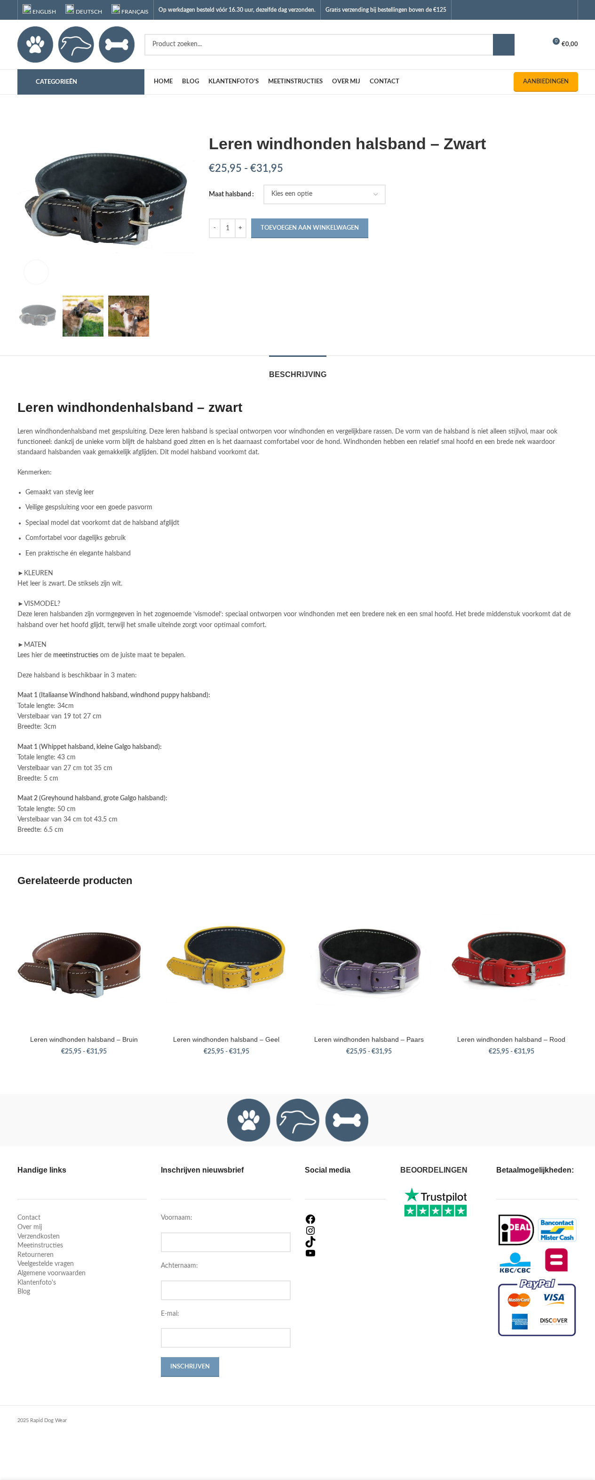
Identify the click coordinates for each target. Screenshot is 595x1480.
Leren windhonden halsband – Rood (511, 1039)
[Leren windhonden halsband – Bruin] (84, 964)
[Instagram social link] (543, 9)
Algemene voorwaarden (51, 1273)
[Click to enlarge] (36, 272)
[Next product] (237, 119)
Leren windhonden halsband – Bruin (84, 1039)
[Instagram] (346, 1230)
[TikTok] (346, 1241)
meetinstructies (75, 655)
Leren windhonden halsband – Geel (226, 1039)
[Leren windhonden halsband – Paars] (369, 964)
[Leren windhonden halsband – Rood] (511, 964)
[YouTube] (346, 1253)
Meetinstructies (40, 1245)
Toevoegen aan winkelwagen (310, 228)
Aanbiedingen (546, 82)
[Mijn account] (534, 44)
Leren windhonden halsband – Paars (369, 1039)
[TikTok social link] (566, 9)
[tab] (297, 369)
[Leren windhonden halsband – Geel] (226, 964)
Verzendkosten (38, 1236)
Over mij (29, 1227)
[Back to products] (225, 119)
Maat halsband (230, 194)
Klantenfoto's (36, 1282)
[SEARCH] (504, 45)
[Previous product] (214, 119)
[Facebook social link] (531, 9)
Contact (28, 1218)
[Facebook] (346, 1219)
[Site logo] (76, 44)
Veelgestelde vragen (45, 1264)
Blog (23, 1291)
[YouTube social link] (555, 9)
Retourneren (35, 1255)
